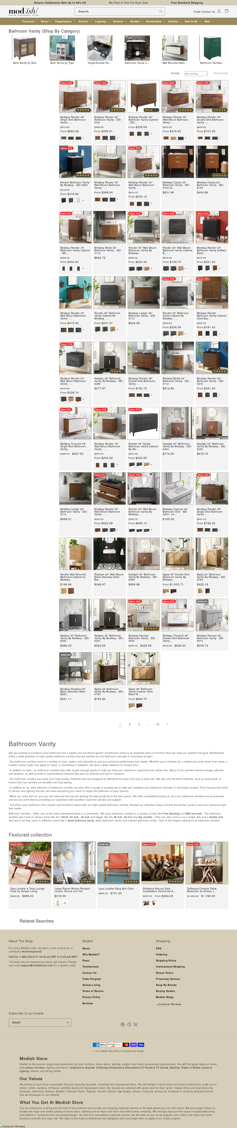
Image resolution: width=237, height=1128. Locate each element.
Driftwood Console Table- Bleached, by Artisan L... (202, 890)
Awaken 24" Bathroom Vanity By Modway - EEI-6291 (109, 638)
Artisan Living (91, 985)
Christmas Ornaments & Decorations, (118, 1067)
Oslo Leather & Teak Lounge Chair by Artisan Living (27, 890)
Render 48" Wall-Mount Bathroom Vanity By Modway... (142, 512)
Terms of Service (93, 991)
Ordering (161, 954)
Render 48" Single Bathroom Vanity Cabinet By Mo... (143, 446)
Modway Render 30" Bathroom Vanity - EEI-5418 (210, 381)
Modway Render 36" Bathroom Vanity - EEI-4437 (108, 120)
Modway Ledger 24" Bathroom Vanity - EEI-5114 (74, 512)
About (86, 948)
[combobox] (120, 11)
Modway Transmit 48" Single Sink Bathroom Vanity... (73, 446)
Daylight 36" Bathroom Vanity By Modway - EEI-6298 (143, 577)
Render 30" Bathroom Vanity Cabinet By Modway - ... (107, 316)
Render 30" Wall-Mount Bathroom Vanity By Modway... (142, 250)
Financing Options (168, 979)
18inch (64, 817)
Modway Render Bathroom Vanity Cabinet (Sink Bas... (212, 316)
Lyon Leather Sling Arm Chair (116, 888)
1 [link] (120, 724)
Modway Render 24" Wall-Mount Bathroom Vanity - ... (141, 185)
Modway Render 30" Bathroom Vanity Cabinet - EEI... (143, 120)
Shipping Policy (166, 960)
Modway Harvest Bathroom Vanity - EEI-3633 (142, 638)
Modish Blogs (165, 997)
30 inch (85, 817)
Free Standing (171, 813)
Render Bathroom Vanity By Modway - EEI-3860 (75, 183)
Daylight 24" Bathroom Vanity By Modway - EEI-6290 (211, 446)
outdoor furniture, (35, 1067)
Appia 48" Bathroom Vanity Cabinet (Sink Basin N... (141, 692)
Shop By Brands (166, 985)
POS (116, 1051)
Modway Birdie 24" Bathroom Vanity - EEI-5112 (176, 381)
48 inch (128, 817)
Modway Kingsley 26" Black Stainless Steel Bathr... (73, 692)
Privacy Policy (91, 997)
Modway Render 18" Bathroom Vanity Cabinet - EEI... (75, 250)
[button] (226, 11)
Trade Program (91, 979)
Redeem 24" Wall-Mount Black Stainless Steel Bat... (108, 577)
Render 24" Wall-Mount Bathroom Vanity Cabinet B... (177, 250)
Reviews (87, 1003)
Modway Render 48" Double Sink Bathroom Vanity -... (210, 120)
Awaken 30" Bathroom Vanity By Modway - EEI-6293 (75, 638)
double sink (216, 817)
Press (86, 960)
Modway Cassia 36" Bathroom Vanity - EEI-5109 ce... (176, 185)
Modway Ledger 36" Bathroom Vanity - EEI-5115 (142, 316)
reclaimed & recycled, (82, 1067)
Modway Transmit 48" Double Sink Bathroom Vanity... (176, 638)
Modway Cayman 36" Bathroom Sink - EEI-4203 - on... (175, 512)
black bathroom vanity (81, 820)
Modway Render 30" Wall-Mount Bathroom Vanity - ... (107, 185)
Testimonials (90, 966)
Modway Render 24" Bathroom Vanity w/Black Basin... (211, 250)
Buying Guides (165, 991)
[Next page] (167, 724)
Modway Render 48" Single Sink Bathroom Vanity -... (73, 120)
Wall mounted (194, 813)
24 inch (74, 817)
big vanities (145, 817)
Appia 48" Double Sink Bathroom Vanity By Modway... (176, 577)
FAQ (158, 948)
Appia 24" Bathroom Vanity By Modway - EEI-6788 (211, 577)
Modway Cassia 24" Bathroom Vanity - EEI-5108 (210, 185)
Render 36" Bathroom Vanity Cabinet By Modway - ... (176, 316)
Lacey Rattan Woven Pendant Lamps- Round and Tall (72, 890)
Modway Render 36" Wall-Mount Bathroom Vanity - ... (175, 120)
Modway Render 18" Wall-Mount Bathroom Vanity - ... (107, 446)
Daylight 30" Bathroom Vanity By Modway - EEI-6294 (177, 446)
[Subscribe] (67, 1022)
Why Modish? (91, 954)
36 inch (118, 817)
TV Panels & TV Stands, (155, 1067)
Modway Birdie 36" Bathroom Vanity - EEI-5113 (108, 250)
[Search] (161, 11)
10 (157, 724)
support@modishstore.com (37, 965)
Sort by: (175, 73)
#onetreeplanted (32, 951)
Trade (196, 11)
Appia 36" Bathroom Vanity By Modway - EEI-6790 (109, 692)
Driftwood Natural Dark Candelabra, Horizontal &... (159, 890)
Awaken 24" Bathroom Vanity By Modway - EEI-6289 (109, 381)
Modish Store (107, 1051)
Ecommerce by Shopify (133, 1051)
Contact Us (208, 11)
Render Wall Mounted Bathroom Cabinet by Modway (73, 577)
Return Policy (164, 972)
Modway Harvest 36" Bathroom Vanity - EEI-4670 (210, 638)
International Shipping (170, 966)
